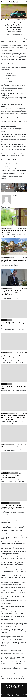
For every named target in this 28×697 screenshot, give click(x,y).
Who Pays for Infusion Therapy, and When (12, 653)
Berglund (20, 170)
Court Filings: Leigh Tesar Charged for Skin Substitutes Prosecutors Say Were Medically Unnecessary (12, 564)
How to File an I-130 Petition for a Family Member (14, 587)
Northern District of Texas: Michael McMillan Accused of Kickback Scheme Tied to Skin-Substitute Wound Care (12, 618)
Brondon (24, 319)
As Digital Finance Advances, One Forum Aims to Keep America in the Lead (12, 356)
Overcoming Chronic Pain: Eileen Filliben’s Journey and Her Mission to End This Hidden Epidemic (13, 507)
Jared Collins (23, 228)
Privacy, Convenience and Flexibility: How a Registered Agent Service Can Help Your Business (13, 417)
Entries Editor (23, 288)
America (8, 34)
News (19, 502)
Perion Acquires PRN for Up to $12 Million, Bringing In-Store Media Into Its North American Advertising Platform (13, 520)
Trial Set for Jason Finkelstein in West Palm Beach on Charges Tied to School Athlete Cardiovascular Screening (13, 644)
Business (15, 502)
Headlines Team (22, 352)
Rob (26, 257)
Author (25, 502)
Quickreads (14, 413)
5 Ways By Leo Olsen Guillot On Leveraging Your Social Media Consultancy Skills (11, 292)
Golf (14, 472)
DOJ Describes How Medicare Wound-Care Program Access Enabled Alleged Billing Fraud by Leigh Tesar (13, 631)
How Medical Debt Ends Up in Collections (11, 673)
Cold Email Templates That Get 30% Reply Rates (13, 596)
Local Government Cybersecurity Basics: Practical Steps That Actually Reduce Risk (13, 324)
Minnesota (11, 473)
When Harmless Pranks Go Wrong (12, 447)
